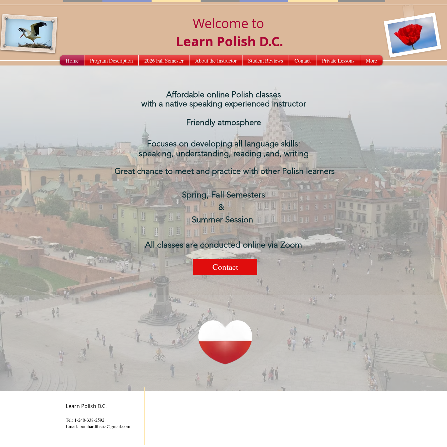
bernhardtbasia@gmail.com (105, 426)
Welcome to (228, 23)
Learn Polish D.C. (229, 41)
